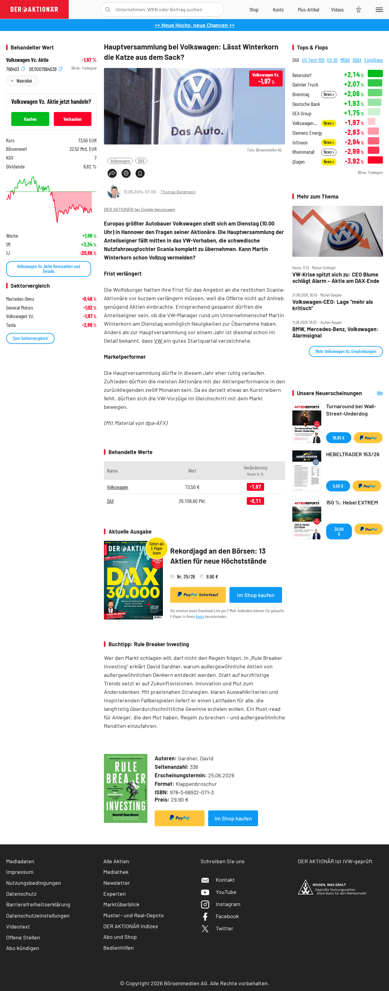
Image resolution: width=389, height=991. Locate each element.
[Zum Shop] (254, 9)
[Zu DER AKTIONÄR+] (308, 9)
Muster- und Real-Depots (133, 915)
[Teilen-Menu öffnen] (112, 173)
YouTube (226, 891)
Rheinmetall (303, 152)
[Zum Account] (278, 9)
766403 (13, 68)
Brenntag (300, 94)
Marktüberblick (121, 904)
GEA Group (302, 113)
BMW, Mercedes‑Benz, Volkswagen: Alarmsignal (335, 332)
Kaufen (30, 119)
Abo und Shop (120, 936)
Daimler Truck (305, 84)
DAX (141, 161)
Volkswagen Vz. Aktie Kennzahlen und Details (48, 268)
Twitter (224, 928)
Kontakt (225, 879)
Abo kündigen (22, 948)
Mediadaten (20, 861)
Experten (114, 893)
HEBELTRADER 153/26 (353, 454)
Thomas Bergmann (178, 191)
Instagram (228, 904)
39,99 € (339, 531)
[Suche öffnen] (107, 9)
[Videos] (337, 9)
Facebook (227, 916)
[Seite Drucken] (126, 173)
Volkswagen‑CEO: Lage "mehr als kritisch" (332, 305)
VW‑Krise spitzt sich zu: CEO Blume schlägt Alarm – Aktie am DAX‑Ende (335, 277)
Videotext (18, 926)
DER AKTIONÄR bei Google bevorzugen (139, 209)
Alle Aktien (116, 861)
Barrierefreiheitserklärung (38, 904)
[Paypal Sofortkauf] (180, 818)
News (328, 94)
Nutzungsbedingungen (33, 882)
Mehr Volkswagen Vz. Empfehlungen (345, 351)
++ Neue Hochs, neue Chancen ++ (195, 25)
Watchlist (24, 80)
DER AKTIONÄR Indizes (130, 926)
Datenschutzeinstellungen (38, 915)
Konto (200, 616)
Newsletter (116, 882)
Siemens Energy (307, 133)
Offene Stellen (23, 937)
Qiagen (298, 161)
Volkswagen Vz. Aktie (27, 60)
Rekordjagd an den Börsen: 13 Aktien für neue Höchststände (218, 555)
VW (159, 340)
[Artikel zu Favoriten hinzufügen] (140, 173)
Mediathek (116, 871)
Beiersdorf (302, 75)
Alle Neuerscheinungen (374, 393)
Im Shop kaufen (255, 595)
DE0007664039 (43, 68)
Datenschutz (21, 893)
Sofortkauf (208, 594)
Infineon (300, 142)
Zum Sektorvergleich (30, 338)
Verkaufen (72, 119)
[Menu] (378, 9)
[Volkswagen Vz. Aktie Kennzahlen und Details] (51, 199)
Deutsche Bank (306, 104)
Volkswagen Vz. (305, 123)
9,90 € (338, 486)
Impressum (19, 871)
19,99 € (339, 437)
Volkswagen (120, 161)
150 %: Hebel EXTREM (352, 502)
